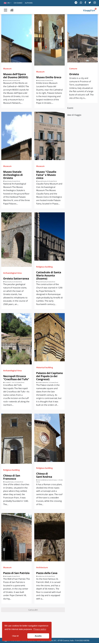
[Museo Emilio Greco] (49, 40)
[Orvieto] (82, 38)
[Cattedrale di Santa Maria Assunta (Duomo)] (49, 236)
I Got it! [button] (15, 636)
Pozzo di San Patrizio (16, 573)
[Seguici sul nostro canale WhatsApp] (81, 2)
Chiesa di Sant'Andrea (44, 475)
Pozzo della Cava (46, 573)
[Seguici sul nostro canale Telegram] (76, 2)
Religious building (44, 266)
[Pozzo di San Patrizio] (16, 537)
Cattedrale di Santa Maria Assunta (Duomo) (48, 275)
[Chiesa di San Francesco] (16, 439)
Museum (7, 68)
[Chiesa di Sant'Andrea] (49, 438)
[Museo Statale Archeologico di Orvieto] (16, 136)
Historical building (44, 367)
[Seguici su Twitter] (90, 2)
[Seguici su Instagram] (94, 2)
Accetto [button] (38, 636)
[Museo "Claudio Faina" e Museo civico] (49, 136)
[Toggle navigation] (6, 10)
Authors (28, 3)
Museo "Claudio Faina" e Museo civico (46, 175)
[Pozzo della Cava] (49, 537)
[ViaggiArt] (12, 10)
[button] (8, 3)
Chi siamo (18, 3)
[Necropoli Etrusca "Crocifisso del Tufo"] (16, 338)
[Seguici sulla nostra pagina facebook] (85, 2)
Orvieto (74, 74)
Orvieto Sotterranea (16, 278)
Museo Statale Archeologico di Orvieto (13, 175)
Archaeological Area (12, 273)
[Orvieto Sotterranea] (16, 239)
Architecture (42, 567)
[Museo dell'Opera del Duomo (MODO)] (16, 38)
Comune (73, 68)
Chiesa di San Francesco (11, 477)
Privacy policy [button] (39, 629)
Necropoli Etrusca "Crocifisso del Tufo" (16, 377)
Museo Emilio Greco (48, 77)
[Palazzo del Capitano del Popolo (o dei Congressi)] (49, 337)
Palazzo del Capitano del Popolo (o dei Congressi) (49, 376)
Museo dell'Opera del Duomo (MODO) (15, 75)
